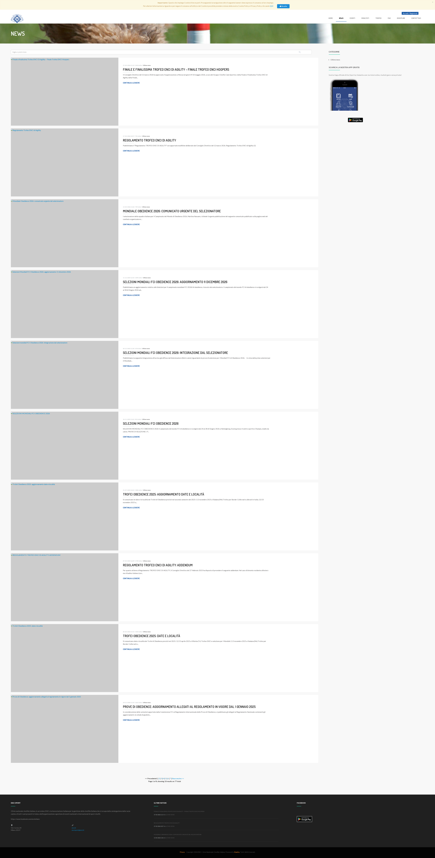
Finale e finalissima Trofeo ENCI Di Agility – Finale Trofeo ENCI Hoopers (179, 811)
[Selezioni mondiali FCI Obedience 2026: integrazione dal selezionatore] (39, 342)
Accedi (405, 13)
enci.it (74, 828)
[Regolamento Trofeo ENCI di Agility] (26, 130)
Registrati (413, 13)
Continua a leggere (131, 83)
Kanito (237, 852)
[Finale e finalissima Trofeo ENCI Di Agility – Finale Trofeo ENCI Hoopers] (40, 59)
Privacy (182, 852)
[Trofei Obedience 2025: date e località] (27, 625)
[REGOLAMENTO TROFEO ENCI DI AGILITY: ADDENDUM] (35, 555)
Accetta (284, 6)
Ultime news (147, 65)
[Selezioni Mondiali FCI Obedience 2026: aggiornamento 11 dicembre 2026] (41, 271)
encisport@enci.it (78, 830)
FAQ (389, 18)
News (341, 18)
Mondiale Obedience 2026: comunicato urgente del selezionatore (178, 834)
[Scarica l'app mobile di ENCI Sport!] (343, 94)
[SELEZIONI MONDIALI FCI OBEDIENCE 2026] (30, 413)
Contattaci (416, 18)
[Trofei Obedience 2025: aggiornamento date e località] (33, 484)
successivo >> (178, 778)
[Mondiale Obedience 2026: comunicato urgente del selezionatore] (37, 201)
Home (331, 18)
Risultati (365, 18)
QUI (271, 6)
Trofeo (378, 18)
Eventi (352, 18)
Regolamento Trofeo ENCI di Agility (167, 823)
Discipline (401, 18)
